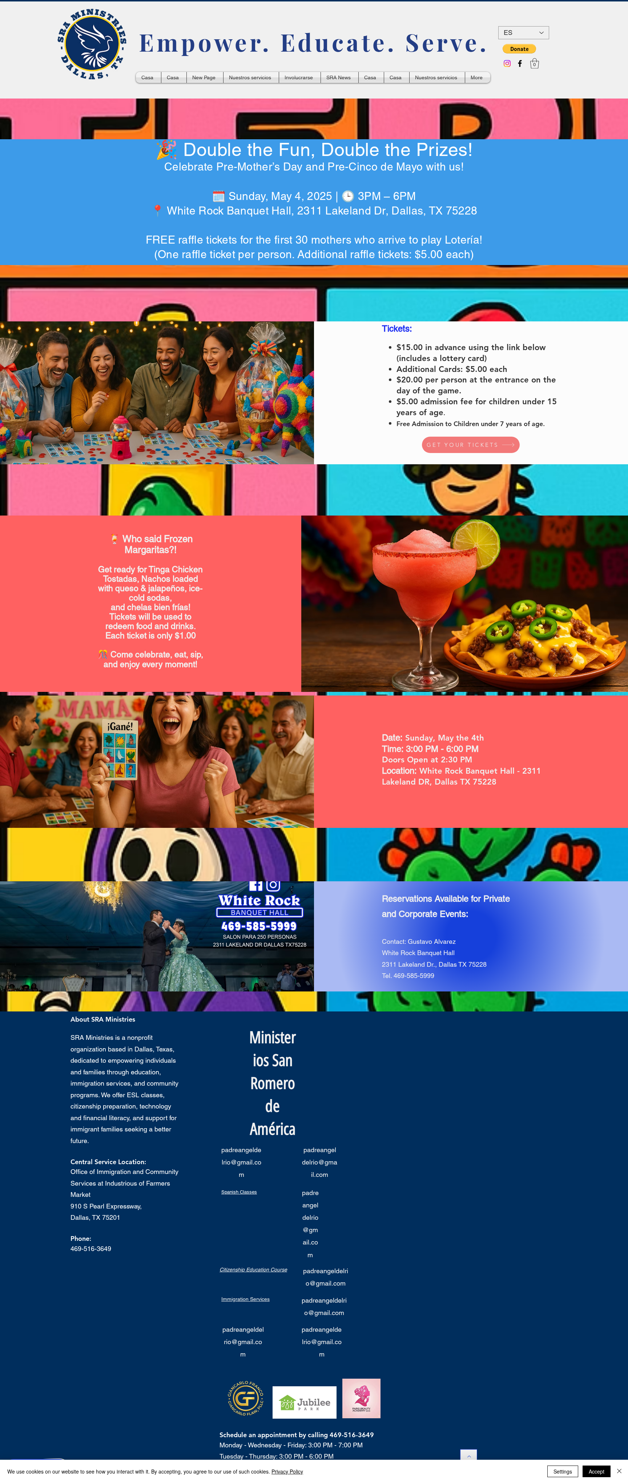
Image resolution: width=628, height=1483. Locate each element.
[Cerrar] (619, 1471)
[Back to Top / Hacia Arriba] (468, 1456)
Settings (562, 1471)
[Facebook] (519, 63)
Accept (596, 1471)
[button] (519, 48)
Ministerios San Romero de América (272, 1083)
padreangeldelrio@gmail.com (241, 1162)
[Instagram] (507, 63)
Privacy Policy (287, 1471)
